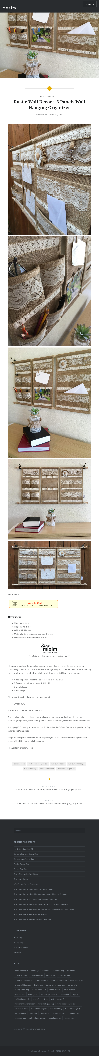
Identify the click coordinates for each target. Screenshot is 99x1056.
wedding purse (55, 1018)
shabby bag (45, 1013)
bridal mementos (36, 975)
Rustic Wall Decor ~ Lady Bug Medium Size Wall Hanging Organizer (41, 904)
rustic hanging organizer (25, 1004)
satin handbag (20, 1013)
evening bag (33, 994)
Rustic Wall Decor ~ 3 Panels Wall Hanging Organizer (35, 899)
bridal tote (50, 975)
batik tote (46, 971)
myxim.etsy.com (60, 656)
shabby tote (74, 1013)
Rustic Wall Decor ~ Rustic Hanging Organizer (32, 919)
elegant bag (20, 994)
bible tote (71, 971)
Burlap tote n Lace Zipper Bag (26, 854)
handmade (65, 994)
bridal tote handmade (23, 980)
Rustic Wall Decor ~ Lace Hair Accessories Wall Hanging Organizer (41, 894)
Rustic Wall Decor (49, 96)
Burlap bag (38, 985)
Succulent (17, 952)
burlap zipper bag (22, 989)
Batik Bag (18, 937)
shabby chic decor (47, 768)
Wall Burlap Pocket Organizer (26, 884)
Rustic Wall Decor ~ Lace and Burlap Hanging (32, 914)
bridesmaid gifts (41, 980)
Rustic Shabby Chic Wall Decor (26, 874)
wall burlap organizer (66, 768)
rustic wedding (30, 768)
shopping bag (20, 1018)
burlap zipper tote (39, 989)
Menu (91, 4)
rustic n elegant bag (46, 1004)
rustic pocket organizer (38, 764)
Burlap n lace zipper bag (55, 985)
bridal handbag (21, 975)
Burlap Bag (18, 942)
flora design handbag (49, 994)
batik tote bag (58, 971)
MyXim (9, 7)
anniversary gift (21, 971)
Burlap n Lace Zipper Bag (24, 859)
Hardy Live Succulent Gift (24, 849)
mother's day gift (57, 999)
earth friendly (69, 989)
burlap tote (72, 985)
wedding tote (69, 1018)
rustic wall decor (57, 764)
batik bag (35, 971)
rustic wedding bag (72, 1008)
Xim (45, 115)
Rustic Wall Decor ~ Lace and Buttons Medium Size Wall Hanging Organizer (44, 909)
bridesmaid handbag (59, 980)
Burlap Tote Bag (20, 869)
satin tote (33, 1013)
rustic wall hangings (76, 764)
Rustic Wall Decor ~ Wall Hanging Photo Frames (33, 889)
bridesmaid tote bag (23, 985)
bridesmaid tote (76, 980)
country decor (19, 764)
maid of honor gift (22, 999)
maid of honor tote (40, 999)
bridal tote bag (64, 975)
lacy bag (75, 994)
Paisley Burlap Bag (21, 864)
